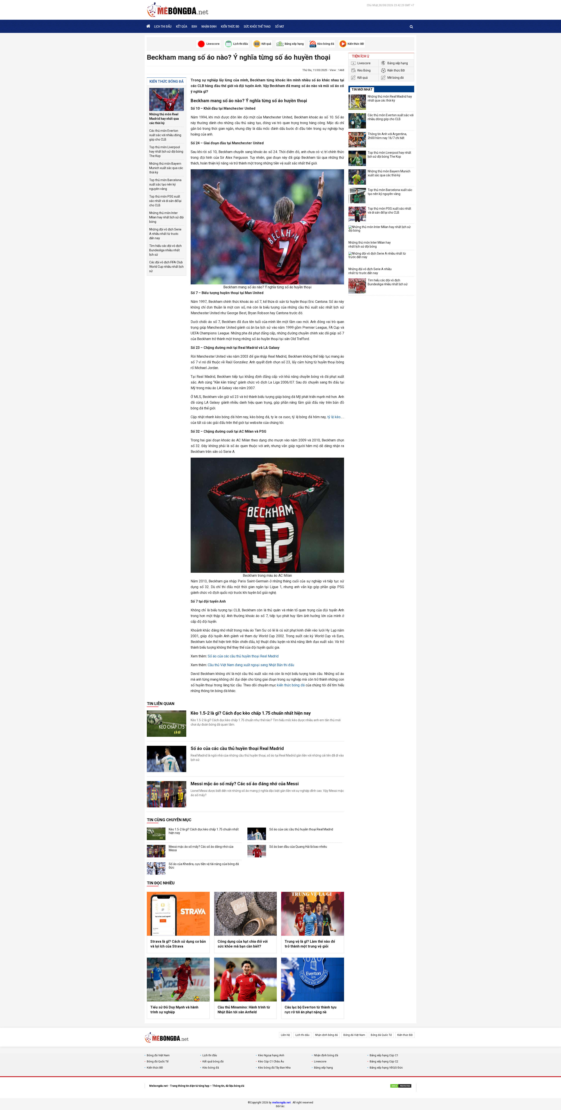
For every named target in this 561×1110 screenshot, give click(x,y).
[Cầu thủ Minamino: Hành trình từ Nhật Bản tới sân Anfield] (245, 979)
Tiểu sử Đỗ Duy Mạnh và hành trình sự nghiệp (174, 1009)
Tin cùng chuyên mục (169, 819)
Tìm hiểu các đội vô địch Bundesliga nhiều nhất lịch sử (165, 250)
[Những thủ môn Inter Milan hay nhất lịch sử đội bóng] (380, 233)
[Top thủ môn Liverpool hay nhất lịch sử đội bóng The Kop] (357, 158)
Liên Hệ (285, 1035)
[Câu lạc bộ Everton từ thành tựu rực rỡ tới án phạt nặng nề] (312, 979)
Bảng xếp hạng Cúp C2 (384, 1061)
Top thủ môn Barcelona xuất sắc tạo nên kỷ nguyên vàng (165, 184)
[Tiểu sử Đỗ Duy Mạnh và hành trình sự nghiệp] (178, 979)
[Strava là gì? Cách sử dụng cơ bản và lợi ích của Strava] (178, 914)
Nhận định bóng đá (326, 1035)
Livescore (364, 63)
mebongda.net (281, 1102)
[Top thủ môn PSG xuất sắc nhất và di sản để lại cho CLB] (357, 214)
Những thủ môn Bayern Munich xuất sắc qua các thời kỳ (166, 168)
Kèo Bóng (364, 70)
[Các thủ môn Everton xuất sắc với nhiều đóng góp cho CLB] (357, 120)
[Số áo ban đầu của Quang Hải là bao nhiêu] (256, 851)
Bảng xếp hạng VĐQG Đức (386, 1067)
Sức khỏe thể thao (257, 26)
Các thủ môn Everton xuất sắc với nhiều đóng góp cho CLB (165, 135)
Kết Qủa (181, 26)
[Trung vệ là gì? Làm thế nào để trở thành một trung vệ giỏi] (312, 914)
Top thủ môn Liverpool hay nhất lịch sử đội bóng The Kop (166, 151)
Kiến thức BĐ (230, 26)
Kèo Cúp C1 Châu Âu (271, 1061)
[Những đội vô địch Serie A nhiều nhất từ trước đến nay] (380, 259)
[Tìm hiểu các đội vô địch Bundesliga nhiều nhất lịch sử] (357, 286)
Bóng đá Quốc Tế (381, 1035)
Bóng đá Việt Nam (354, 1035)
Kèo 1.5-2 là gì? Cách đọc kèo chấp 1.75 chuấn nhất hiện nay (251, 713)
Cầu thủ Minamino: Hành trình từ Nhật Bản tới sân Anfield (244, 1009)
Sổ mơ (279, 26)
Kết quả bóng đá (213, 1061)
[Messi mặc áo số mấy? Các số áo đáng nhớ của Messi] (166, 794)
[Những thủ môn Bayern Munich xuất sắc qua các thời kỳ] (357, 177)
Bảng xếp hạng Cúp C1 (384, 1055)
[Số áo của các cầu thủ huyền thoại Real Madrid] (166, 759)
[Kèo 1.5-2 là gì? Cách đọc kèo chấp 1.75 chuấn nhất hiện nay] (166, 723)
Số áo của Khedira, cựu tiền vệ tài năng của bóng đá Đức (204, 865)
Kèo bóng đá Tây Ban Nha (274, 1067)
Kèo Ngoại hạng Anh (271, 1055)
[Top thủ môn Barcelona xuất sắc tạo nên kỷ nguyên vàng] (357, 195)
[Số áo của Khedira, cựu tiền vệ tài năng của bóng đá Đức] (156, 868)
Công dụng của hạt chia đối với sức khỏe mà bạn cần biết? (243, 943)
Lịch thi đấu (163, 26)
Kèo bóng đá (210, 1067)
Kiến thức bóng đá (166, 81)
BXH (194, 26)
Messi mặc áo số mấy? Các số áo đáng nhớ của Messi (245, 783)
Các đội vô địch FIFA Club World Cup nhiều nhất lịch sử (166, 267)
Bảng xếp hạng (397, 63)
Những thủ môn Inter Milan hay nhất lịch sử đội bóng (166, 217)
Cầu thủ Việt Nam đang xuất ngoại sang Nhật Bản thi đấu (251, 665)
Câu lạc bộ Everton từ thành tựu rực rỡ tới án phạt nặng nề (310, 1009)
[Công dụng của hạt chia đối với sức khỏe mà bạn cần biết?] (245, 914)
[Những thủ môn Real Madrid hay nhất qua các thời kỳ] (166, 99)
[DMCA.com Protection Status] (401, 1086)
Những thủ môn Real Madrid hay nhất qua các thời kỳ (164, 118)
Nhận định (209, 26)
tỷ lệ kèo (334, 417)
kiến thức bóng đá (291, 685)
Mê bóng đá (395, 77)
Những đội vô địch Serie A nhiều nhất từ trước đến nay (165, 234)
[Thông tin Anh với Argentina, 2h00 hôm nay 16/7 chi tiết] (357, 139)
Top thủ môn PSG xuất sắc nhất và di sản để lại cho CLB (165, 201)
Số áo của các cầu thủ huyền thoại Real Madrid (243, 656)
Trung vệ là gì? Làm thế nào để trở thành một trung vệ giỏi (310, 943)
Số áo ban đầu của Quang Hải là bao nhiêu (298, 846)
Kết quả (362, 77)
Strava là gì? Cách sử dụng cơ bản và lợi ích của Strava (178, 943)
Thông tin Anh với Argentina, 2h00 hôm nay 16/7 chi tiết (387, 136)
